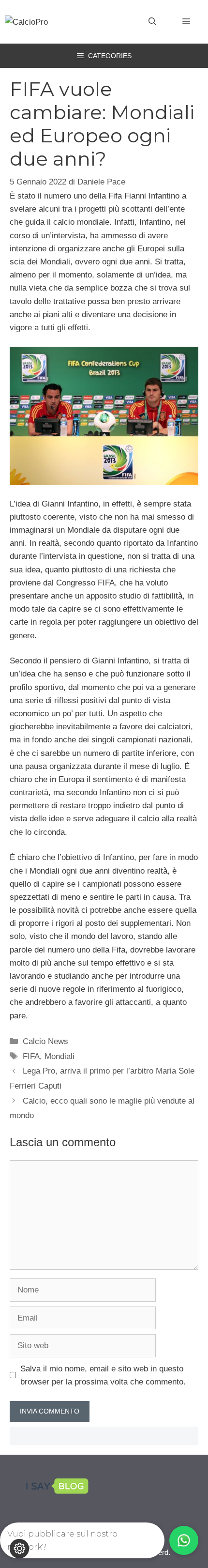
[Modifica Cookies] (19, 1548)
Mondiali (59, 1056)
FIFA (31, 1056)
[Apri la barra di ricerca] (152, 22)
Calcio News (45, 1041)
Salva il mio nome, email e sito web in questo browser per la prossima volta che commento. (103, 1375)
